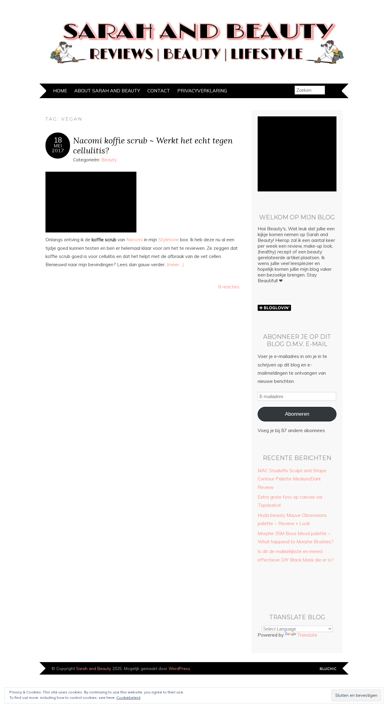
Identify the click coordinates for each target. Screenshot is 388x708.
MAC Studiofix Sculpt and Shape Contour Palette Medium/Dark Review (292, 479)
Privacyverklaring (202, 91)
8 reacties (228, 287)
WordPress (179, 668)
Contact (158, 91)
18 (58, 140)
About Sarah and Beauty (107, 91)
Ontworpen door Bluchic (328, 669)
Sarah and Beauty (93, 668)
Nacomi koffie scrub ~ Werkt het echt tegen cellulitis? (153, 145)
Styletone (168, 239)
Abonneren (297, 414)
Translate (307, 635)
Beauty (109, 160)
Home (60, 91)
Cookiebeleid (128, 697)
